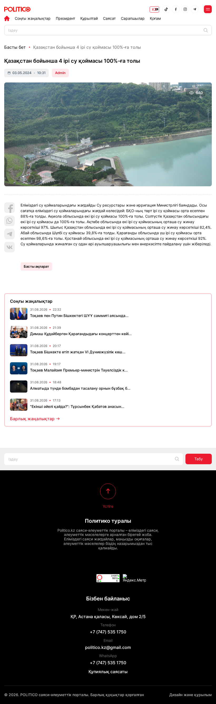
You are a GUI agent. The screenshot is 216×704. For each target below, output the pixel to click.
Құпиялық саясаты (108, 671)
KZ (154, 9)
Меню (208, 9)
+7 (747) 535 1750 (108, 631)
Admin (60, 73)
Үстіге (108, 506)
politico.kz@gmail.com (108, 647)
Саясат (109, 18)
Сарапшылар (133, 18)
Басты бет (15, 47)
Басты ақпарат (36, 266)
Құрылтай (89, 18)
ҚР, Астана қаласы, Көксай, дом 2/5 (108, 616)
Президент (65, 18)
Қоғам (155, 18)
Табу (198, 459)
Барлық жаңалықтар (32, 419)
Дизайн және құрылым (190, 694)
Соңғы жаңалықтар (33, 18)
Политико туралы (108, 521)
